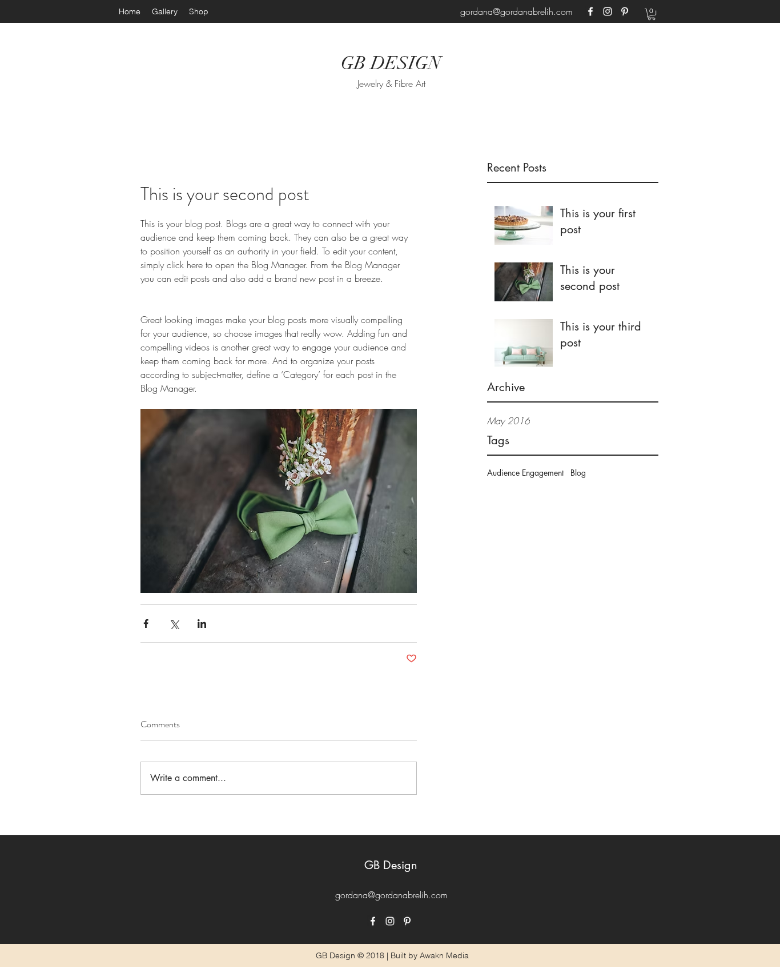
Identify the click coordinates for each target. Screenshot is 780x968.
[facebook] (590, 11)
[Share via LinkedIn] (201, 623)
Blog (578, 472)
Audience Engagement (525, 472)
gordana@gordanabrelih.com (516, 11)
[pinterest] (624, 11)
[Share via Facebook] (145, 623)
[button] (651, 14)
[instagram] (607, 11)
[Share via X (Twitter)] (173, 623)
